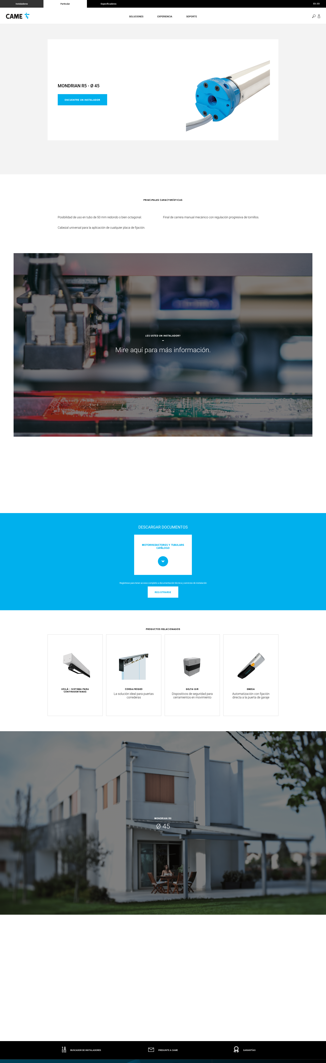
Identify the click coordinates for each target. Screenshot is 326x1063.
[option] (163, 222)
